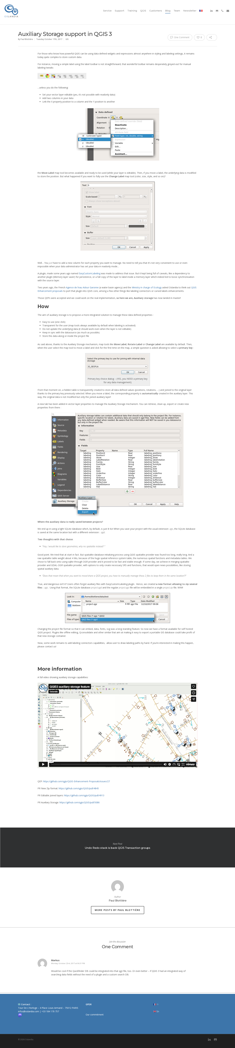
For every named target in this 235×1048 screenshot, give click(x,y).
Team (177, 10)
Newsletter (189, 10)
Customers (155, 10)
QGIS (143, 10)
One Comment (181, 37)
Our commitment (95, 1014)
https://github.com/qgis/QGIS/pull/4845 (79, 788)
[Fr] (201, 14)
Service (107, 10)
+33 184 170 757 (50, 1011)
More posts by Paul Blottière (117, 910)
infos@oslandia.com (28, 1011)
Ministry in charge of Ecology (147, 287)
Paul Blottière (27, 39)
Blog (167, 10)
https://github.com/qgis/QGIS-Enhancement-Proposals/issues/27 (76, 781)
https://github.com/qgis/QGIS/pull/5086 (79, 802)
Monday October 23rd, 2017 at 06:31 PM (68, 963)
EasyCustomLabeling (89, 273)
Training (132, 10)
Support (119, 10)
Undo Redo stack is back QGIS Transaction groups (117, 847)
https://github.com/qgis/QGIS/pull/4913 (84, 795)
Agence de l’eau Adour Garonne (82, 287)
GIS (67, 39)
